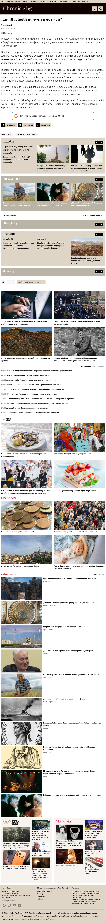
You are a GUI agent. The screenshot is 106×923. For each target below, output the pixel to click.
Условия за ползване (44, 891)
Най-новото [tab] (86, 367)
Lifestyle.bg (54, 1)
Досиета (46, 653)
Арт (45, 776)
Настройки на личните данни (83, 904)
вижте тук (92, 902)
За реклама (41, 896)
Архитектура (48, 629)
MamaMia (18, 1)
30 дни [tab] (101, 574)
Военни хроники (49, 605)
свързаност (32, 134)
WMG (3, 1)
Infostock (63, 1)
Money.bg (34, 1)
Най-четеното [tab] (98, 367)
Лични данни (41, 894)
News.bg (26, 1)
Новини (40, 899)
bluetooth (20, 134)
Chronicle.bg (6, 25)
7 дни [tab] (96, 574)
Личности (47, 677)
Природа (46, 581)
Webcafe (10, 1)
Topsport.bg (44, 1)
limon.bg (85, 1)
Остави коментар (95, 215)
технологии (7, 134)
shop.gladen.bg (74, 1)
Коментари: (12, 215)
